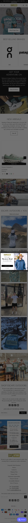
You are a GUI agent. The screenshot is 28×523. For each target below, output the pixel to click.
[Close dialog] (26, 254)
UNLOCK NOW (7, 265)
